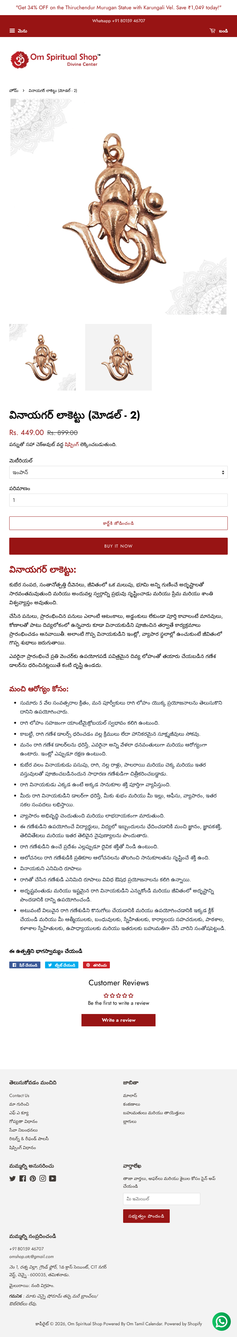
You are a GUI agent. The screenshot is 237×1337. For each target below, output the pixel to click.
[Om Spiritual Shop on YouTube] (52, 1180)
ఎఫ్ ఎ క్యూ (19, 1113)
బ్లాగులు (129, 1121)
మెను (22, 31)
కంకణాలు (131, 1104)
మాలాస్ (130, 1095)
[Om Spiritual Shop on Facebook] (22, 1180)
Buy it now (118, 546)
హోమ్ (13, 90)
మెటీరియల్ (20, 460)
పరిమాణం (19, 488)
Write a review (118, 1020)
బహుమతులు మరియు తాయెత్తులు (154, 1113)
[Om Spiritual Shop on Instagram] (42, 1180)
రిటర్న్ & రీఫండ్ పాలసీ (29, 1139)
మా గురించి (19, 1104)
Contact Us (19, 1095)
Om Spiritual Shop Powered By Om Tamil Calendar (115, 1324)
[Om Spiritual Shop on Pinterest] (32, 1180)
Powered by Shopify (183, 1324)
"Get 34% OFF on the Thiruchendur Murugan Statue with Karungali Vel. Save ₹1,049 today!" (119, 7)
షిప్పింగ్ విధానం (22, 1148)
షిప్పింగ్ (72, 444)
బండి (223, 31)
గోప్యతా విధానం (23, 1121)
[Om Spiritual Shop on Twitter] (12, 1180)
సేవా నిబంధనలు (23, 1130)
